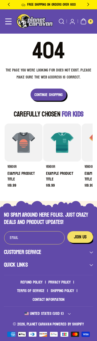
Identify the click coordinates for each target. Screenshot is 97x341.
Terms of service (31, 290)
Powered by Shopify (68, 324)
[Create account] (72, 21)
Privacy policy (59, 282)
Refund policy (31, 282)
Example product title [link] (21, 176)
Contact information (49, 299)
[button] (8, 21)
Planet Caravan (39, 324)
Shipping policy (62, 290)
